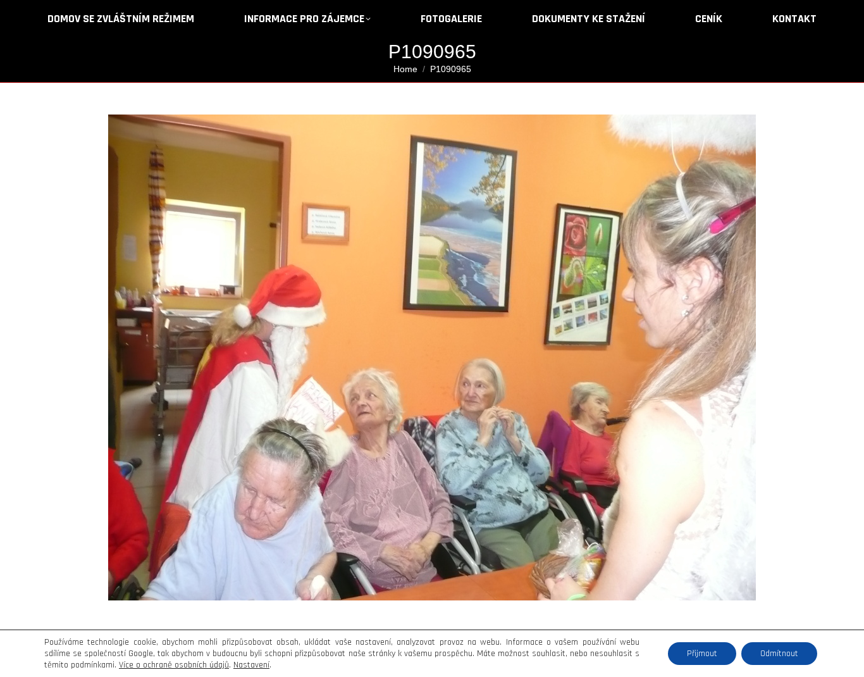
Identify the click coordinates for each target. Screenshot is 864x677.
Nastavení (251, 665)
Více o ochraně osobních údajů (174, 665)
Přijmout (702, 653)
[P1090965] (432, 357)
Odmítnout (779, 653)
